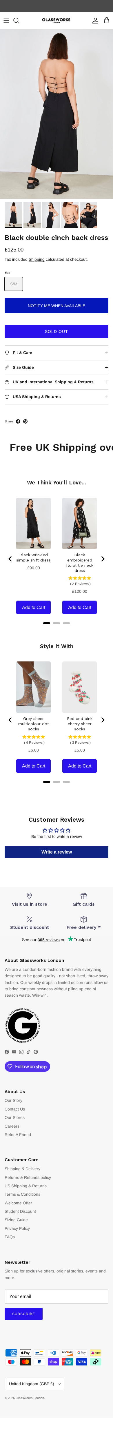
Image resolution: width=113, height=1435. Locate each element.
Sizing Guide (16, 1219)
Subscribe (23, 1314)
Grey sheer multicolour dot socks (33, 723)
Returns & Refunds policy (28, 1177)
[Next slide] (102, 559)
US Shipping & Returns (26, 1186)
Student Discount (20, 1211)
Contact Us (15, 1109)
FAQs (10, 1237)
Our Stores (15, 1117)
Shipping (37, 259)
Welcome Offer (18, 1203)
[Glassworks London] (56, 20)
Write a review (56, 851)
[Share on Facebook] (18, 421)
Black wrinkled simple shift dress (33, 557)
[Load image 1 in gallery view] (56, 114)
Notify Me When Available (56, 305)
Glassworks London (30, 1398)
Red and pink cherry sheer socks (79, 723)
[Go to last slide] (10, 559)
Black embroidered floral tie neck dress (79, 563)
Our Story (13, 1100)
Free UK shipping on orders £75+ (56, 6)
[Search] (19, 20)
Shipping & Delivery (22, 1168)
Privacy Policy (17, 1228)
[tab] (46, 623)
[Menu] (6, 20)
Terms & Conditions (22, 1194)
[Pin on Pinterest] (25, 421)
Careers (12, 1126)
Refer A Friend (18, 1134)
